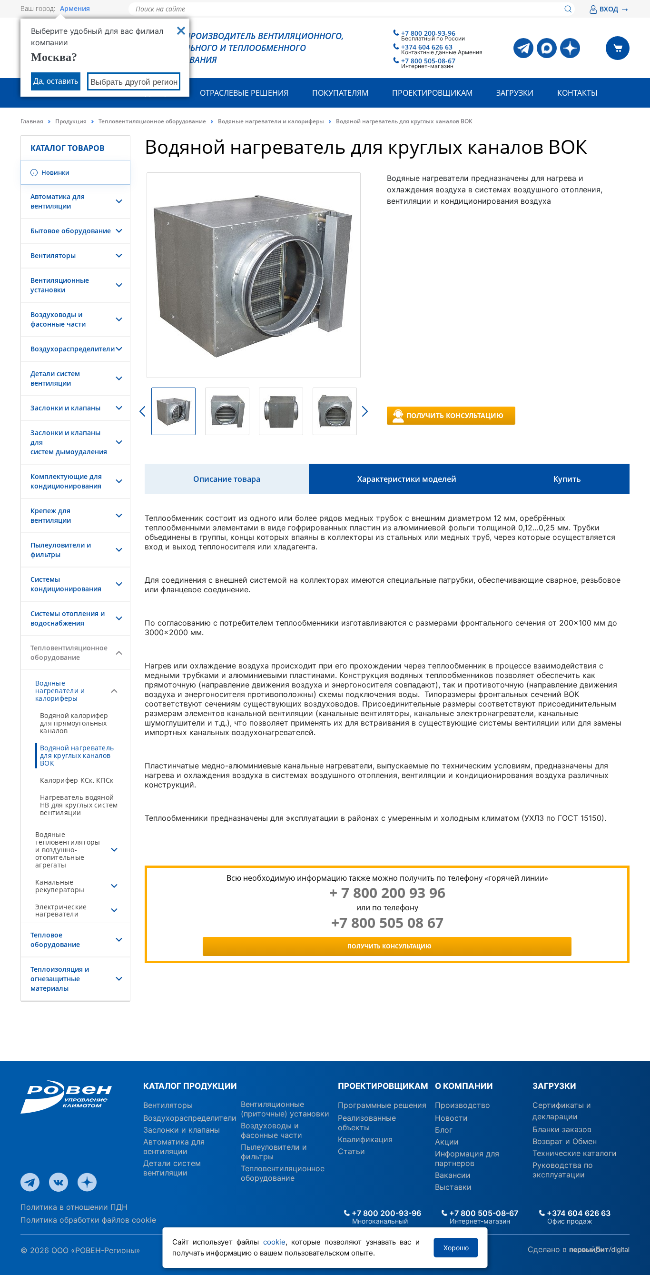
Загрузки (514, 93)
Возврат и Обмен (564, 1141)
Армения (75, 8)
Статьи (351, 1151)
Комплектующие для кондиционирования (66, 481)
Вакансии (453, 1175)
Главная (31, 121)
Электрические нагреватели (61, 910)
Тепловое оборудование (55, 939)
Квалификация (365, 1139)
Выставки (453, 1187)
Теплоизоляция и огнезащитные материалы (59, 979)
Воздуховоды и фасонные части (58, 319)
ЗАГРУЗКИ (554, 1086)
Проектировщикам (432, 93)
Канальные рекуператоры (59, 885)
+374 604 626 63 (427, 46)
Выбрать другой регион (133, 82)
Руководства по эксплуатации (562, 1169)
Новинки (54, 172)
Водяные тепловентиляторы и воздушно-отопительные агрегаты (67, 849)
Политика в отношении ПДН (74, 1207)
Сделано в (548, 1249)
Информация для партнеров (467, 1158)
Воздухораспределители (72, 348)
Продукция (71, 121)
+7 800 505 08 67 (387, 923)
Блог (444, 1130)
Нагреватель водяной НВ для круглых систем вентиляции (79, 805)
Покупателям (340, 93)
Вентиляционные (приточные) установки (285, 1108)
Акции (447, 1141)
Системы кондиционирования (65, 584)
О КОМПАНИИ (464, 1086)
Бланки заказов (561, 1129)
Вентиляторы (53, 255)
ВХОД (615, 8)
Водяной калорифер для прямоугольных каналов (74, 723)
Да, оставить (55, 81)
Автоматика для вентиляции (57, 201)
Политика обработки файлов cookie (88, 1220)
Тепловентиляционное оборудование (152, 121)
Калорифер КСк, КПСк (76, 780)
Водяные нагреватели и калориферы (271, 121)
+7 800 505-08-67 (428, 60)
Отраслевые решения (244, 93)
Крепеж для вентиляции (50, 515)
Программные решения (382, 1105)
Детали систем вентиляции (55, 378)
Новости (451, 1118)
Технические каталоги (574, 1153)
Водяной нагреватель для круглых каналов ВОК (77, 755)
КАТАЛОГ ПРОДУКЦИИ (190, 1086)
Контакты (577, 93)
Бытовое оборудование (70, 230)
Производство (462, 1105)
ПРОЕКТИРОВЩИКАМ (383, 1086)
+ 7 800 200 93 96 (387, 893)
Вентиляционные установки (59, 285)
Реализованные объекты (367, 1122)
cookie (274, 1241)
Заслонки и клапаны (65, 407)
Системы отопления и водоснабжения (67, 618)
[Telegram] (523, 48)
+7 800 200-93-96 (428, 33)
